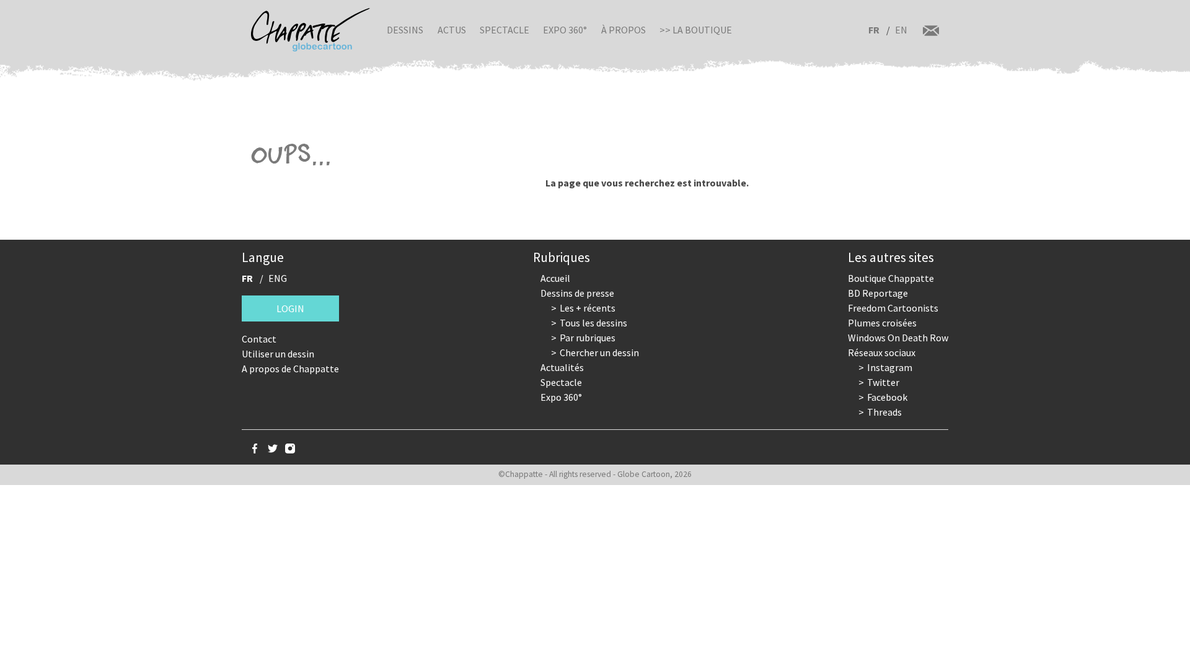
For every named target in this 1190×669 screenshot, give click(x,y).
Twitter (883, 382)
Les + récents (587, 308)
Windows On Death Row (898, 337)
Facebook (887, 397)
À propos (623, 30)
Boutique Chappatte (891, 278)
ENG (277, 278)
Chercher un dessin (599, 352)
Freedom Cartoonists (893, 308)
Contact (259, 339)
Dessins (405, 30)
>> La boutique (695, 30)
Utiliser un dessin (278, 354)
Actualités (562, 367)
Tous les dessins (593, 323)
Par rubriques (587, 337)
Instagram (889, 367)
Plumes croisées (882, 323)
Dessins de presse (577, 293)
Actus (452, 30)
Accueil (555, 278)
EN (901, 30)
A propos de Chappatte (290, 368)
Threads (884, 412)
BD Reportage (878, 293)
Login (290, 308)
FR (873, 30)
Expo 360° (565, 30)
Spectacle (504, 30)
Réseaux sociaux (881, 352)
